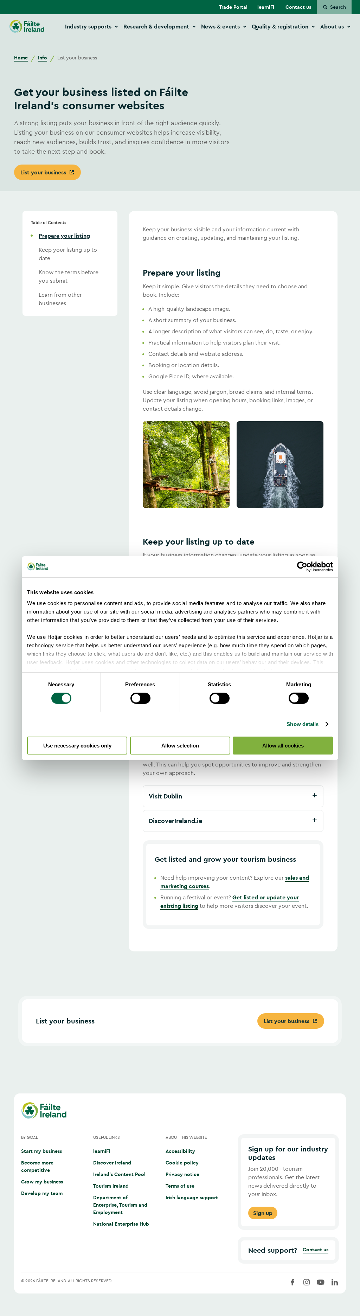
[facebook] (292, 1282)
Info (42, 57)
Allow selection (180, 746)
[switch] (140, 698)
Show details (303, 724)
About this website (186, 1137)
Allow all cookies (283, 746)
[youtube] (320, 1282)
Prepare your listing (64, 235)
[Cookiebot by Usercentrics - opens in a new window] (302, 566)
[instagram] (306, 1282)
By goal (29, 1137)
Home (21, 57)
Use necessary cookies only (77, 746)
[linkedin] (334, 1282)
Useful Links (106, 1137)
